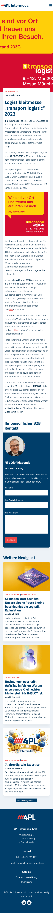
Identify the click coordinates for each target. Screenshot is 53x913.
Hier (16, 330)
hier (11, 309)
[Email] (29, 902)
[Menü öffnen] (50, 5)
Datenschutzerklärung (26, 877)
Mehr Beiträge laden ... (26, 800)
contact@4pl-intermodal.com (30, 863)
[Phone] (23, 902)
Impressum (26, 882)
